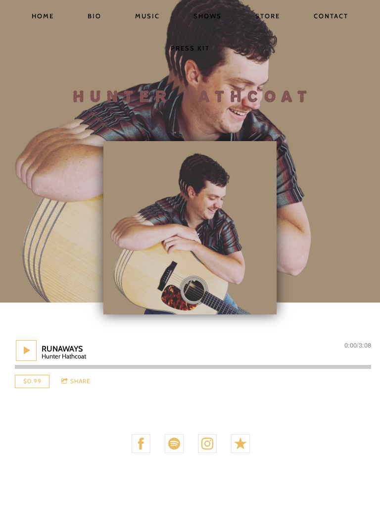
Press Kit (190, 48)
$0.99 (32, 381)
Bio (94, 16)
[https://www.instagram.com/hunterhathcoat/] (207, 443)
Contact (331, 16)
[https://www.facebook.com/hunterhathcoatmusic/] (141, 443)
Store (267, 16)
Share (80, 381)
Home (43, 16)
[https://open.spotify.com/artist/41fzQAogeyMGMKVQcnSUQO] (174, 443)
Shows (207, 16)
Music (147, 16)
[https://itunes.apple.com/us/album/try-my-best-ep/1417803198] (240, 443)
